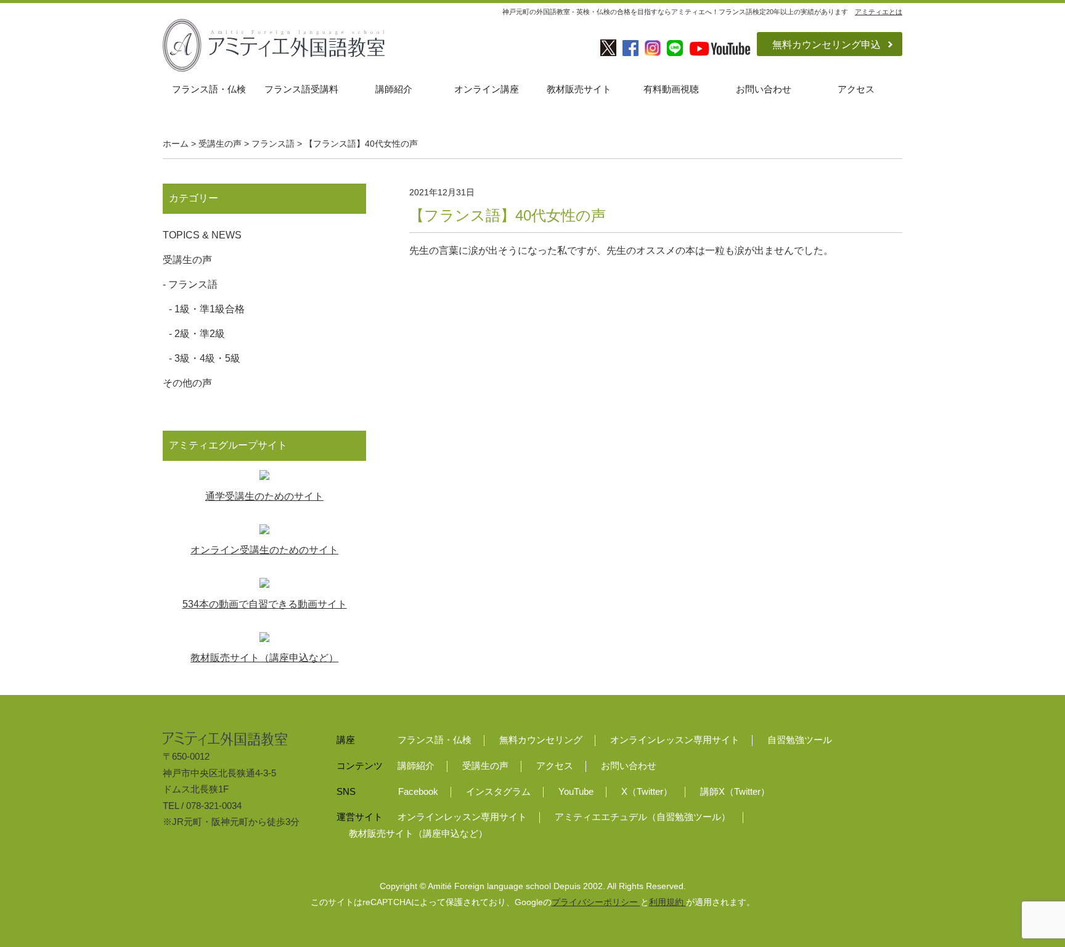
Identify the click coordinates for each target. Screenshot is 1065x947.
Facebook (418, 792)
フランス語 (193, 284)
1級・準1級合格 (209, 309)
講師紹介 (393, 89)
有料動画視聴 (671, 89)
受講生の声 (187, 259)
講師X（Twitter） (735, 792)
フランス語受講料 (301, 89)
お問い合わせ (763, 89)
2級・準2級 (199, 333)
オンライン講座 (486, 89)
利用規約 (667, 902)
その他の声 (187, 383)
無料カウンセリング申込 (826, 44)
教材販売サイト (579, 89)
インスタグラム (498, 792)
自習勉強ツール (799, 740)
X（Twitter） (646, 792)
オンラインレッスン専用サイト (675, 740)
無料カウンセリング (540, 740)
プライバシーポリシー (596, 902)
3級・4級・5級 (207, 358)
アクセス (856, 89)
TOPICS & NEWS (202, 235)
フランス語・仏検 (209, 89)
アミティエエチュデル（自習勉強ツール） (642, 817)
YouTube (576, 792)
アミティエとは (878, 11)
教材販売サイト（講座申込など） (418, 834)
